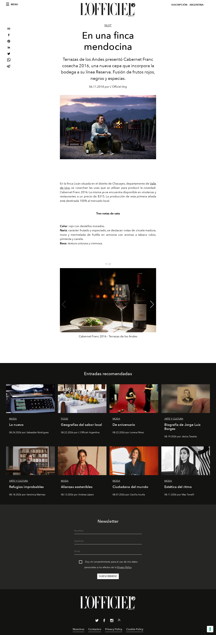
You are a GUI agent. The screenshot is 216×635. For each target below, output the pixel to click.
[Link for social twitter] (97, 621)
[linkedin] (8, 48)
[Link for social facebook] (104, 621)
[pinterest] (8, 41)
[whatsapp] (8, 60)
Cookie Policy (134, 629)
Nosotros (78, 629)
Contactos (94, 629)
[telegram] (8, 66)
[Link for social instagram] (111, 621)
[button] (152, 304)
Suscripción (179, 4)
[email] (8, 29)
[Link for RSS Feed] (119, 620)
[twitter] (8, 54)
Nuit (108, 25)
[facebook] (8, 35)
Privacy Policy (124, 567)
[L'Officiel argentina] (108, 9)
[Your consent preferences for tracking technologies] (210, 629)
